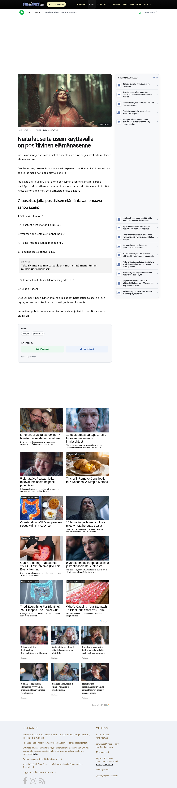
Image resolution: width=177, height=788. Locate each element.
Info (146, 4)
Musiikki (117, 4)
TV (109, 4)
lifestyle (26, 333)
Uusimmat (81, 4)
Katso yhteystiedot (104, 764)
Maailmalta (135, 4)
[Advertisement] (137, 171)
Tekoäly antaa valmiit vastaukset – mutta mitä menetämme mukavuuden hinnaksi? (59, 267)
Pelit (125, 4)
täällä (34, 754)
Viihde (92, 4)
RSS (151, 4)
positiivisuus (38, 333)
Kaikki (155, 78)
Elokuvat (101, 4)
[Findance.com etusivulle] (33, 4)
